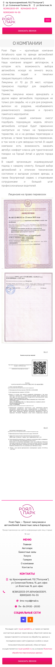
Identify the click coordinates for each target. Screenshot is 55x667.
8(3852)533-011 (11, 8)
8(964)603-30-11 (29, 8)
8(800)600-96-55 (11, 12)
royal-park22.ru (25, 629)
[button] (27, 31)
